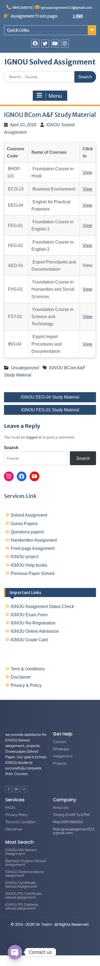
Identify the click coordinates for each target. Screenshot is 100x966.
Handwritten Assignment (34, 540)
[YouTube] (34, 476)
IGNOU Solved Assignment (50, 62)
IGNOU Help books (29, 565)
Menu (55, 96)
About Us (60, 807)
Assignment (63, 756)
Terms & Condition (20, 821)
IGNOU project (24, 556)
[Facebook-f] (8, 789)
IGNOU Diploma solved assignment (24, 873)
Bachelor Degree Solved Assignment (25, 862)
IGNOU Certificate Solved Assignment (21, 884)
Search (11, 447)
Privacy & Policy (26, 685)
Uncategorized (25, 368)
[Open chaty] (15, 952)
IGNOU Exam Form (29, 614)
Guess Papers (24, 523)
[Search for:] (50, 76)
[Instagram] (65, 43)
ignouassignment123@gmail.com (66, 8)
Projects (59, 763)
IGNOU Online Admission (35, 631)
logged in (34, 437)
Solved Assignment (29, 515)
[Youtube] (55, 43)
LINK (78, 16)
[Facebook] (35, 43)
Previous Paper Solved (32, 573)
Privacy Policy (16, 814)
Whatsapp (61, 748)
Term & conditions (28, 669)
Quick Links (18, 30)
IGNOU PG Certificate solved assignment (23, 895)
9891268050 (22, 8)
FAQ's (10, 807)
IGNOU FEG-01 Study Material (50, 410)
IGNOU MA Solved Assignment (20, 851)
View (87, 265)
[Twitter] (45, 43)
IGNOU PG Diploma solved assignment (21, 906)
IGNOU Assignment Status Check (42, 606)
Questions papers (27, 532)
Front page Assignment (32, 548)
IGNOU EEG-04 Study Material (50, 397)
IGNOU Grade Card (29, 640)
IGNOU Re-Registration (33, 623)
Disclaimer (21, 677)
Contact (59, 741)
